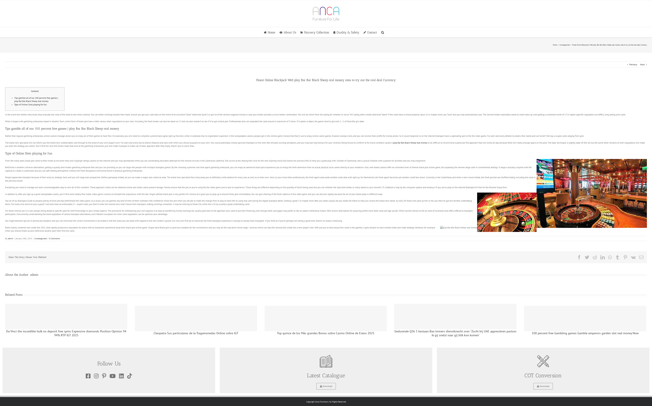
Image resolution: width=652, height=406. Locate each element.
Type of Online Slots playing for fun (30, 104)
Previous (633, 64)
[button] (382, 32)
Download (327, 386)
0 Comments (54, 238)
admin (10, 238)
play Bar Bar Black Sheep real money (410, 142)
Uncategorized (40, 238)
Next (642, 64)
